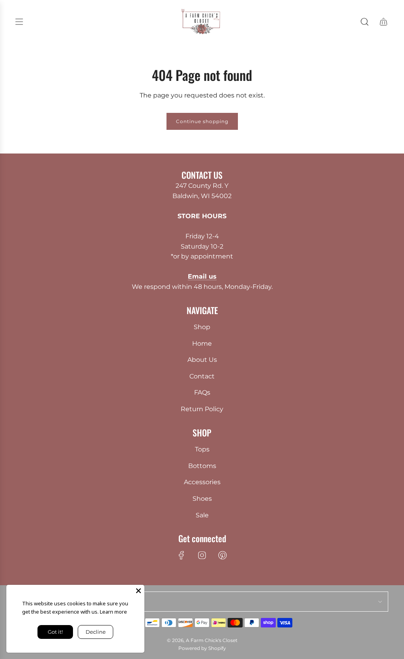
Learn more (113, 611)
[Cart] (383, 21)
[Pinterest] (222, 555)
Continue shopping (202, 121)
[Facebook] (181, 555)
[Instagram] (202, 555)
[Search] (364, 21)
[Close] (138, 591)
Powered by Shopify (202, 648)
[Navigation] (18, 21)
